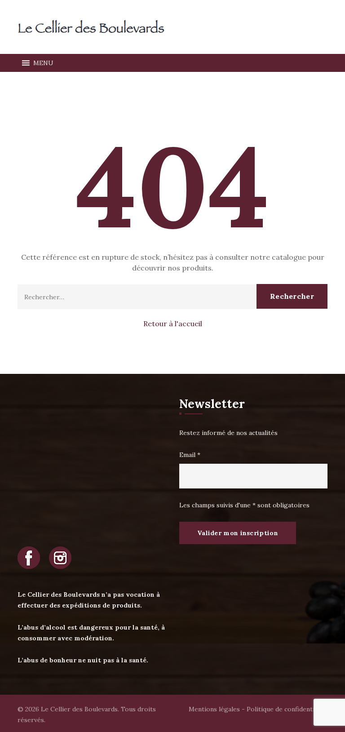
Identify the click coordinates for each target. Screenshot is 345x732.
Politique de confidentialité (287, 709)
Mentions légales (214, 709)
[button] (43, 63)
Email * (189, 455)
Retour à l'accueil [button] (172, 323)
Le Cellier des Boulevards (79, 709)
